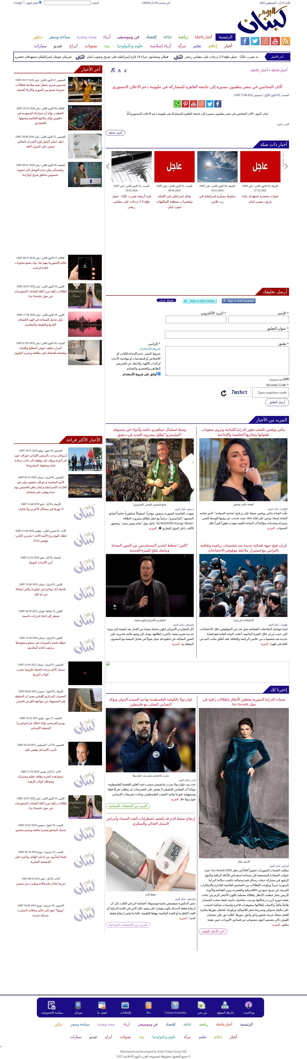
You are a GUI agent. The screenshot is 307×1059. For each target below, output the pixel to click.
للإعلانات (125, 1012)
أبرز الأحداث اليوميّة (41, 562)
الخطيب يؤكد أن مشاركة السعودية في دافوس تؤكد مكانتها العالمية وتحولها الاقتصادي (40, 118)
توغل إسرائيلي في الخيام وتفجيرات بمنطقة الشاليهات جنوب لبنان (131, 201)
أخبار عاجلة (259, 70)
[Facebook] (239, 302)
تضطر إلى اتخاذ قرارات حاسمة (41, 616)
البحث (95, 2)
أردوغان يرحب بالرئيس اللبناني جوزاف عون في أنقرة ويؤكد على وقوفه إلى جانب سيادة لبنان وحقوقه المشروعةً (40, 460)
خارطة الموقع (225, 1012)
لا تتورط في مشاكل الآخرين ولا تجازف (40, 509)
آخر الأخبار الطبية (213, 931)
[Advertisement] (124, 20)
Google (18, 2)
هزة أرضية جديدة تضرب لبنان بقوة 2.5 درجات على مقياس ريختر (260, 201)
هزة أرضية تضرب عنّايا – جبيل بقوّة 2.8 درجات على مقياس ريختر (249, 56)
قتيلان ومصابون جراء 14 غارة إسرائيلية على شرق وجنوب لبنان (150, 56)
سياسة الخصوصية (52, 1012)
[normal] (119, 70)
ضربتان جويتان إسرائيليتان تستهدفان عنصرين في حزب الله (55, 56)
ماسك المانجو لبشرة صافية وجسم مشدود (40, 830)
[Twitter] (200, 302)
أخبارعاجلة (279, 70)
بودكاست (249, 1012)
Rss (149, 1012)
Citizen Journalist (175, 1012)
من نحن (202, 1012)
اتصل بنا (102, 1012)
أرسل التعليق (277, 402)
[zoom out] (125, 70)
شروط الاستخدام (150, 348)
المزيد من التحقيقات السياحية (128, 806)
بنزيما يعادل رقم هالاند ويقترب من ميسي (40, 883)
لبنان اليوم (32, 2)
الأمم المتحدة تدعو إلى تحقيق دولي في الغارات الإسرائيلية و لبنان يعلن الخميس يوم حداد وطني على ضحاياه (40, 487)
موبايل (78, 1012)
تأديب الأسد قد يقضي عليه (41, 749)
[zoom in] (113, 70)
